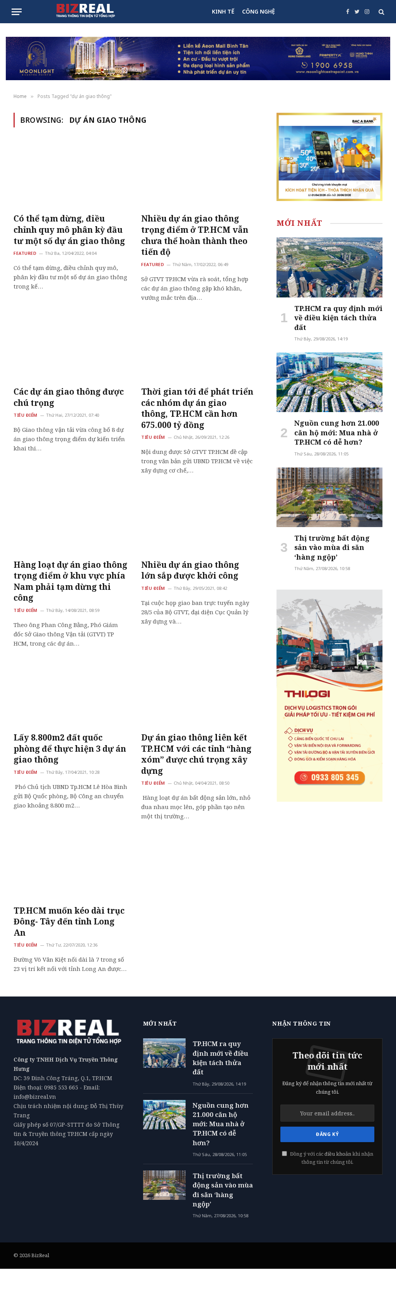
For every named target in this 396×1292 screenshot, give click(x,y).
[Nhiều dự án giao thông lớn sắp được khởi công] (198, 521)
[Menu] (17, 12)
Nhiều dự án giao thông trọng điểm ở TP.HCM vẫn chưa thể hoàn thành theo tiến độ (194, 235)
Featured (25, 253)
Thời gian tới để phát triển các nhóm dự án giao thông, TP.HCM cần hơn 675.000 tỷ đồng (197, 408)
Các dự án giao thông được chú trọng (69, 397)
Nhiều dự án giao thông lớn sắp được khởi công (190, 570)
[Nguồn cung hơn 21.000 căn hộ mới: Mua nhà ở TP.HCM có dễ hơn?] (329, 382)
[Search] (380, 12)
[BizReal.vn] (85, 11)
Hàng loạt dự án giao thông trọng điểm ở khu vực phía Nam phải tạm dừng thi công (70, 581)
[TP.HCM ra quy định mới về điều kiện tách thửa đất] (329, 267)
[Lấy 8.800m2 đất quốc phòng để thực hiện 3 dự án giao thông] (70, 694)
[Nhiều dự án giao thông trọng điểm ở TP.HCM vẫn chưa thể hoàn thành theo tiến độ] (198, 175)
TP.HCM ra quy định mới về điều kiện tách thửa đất (338, 318)
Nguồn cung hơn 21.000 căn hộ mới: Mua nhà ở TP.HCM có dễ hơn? (336, 432)
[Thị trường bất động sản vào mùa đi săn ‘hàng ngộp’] (329, 497)
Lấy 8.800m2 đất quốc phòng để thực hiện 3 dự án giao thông (70, 748)
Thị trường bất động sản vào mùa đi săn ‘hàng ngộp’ (332, 547)
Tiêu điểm (26, 415)
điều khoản (337, 1154)
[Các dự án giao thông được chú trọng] (70, 348)
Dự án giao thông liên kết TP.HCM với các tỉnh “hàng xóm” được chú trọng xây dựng (196, 754)
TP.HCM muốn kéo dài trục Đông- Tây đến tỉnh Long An (69, 921)
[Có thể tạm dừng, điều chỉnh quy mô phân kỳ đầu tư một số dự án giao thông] (70, 175)
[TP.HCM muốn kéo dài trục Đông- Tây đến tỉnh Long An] (70, 867)
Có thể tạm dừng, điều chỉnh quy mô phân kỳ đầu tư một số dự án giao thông (69, 229)
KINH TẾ (223, 11)
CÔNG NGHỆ (258, 11)
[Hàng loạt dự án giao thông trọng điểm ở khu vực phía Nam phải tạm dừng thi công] (70, 521)
